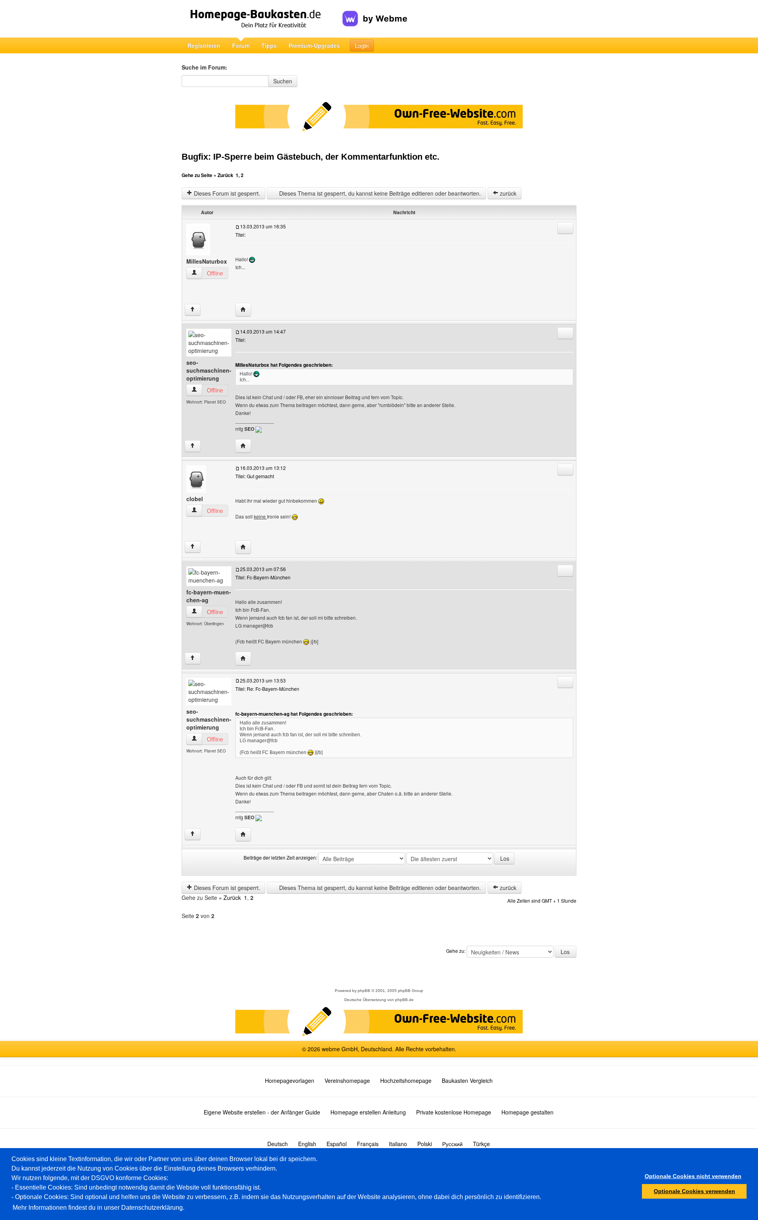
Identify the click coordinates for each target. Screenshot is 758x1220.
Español (336, 1144)
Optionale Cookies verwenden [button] (694, 1191)
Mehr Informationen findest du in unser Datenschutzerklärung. (98, 1207)
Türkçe (481, 1144)
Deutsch (277, 1144)
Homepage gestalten (527, 1112)
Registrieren (204, 45)
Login (362, 45)
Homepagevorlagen (289, 1080)
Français (368, 1144)
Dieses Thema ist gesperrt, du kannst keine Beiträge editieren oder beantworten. (379, 193)
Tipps (269, 45)
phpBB (364, 990)
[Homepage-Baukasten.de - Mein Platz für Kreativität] (262, 19)
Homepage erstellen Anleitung (368, 1112)
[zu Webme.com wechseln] (374, 12)
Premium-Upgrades (314, 45)
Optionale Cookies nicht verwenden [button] (693, 1176)
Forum (241, 45)
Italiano (398, 1144)
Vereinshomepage (347, 1080)
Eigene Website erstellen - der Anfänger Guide (262, 1112)
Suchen (282, 81)
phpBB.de (404, 999)
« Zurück (223, 175)
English (307, 1144)
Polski (424, 1144)
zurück (507, 193)
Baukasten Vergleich (467, 1080)
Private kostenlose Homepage (453, 1112)
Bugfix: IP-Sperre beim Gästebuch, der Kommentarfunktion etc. (310, 157)
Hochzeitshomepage (406, 1080)
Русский (452, 1144)
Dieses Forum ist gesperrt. (226, 193)
